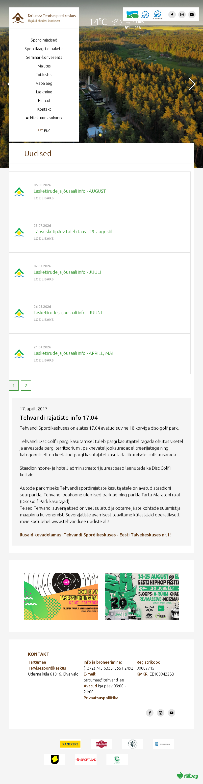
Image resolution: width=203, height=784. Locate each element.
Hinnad (44, 100)
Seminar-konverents (44, 57)
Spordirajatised (44, 40)
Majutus (44, 66)
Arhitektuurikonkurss (44, 118)
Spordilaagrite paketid (44, 48)
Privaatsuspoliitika (101, 698)
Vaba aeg (44, 83)
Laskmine (44, 92)
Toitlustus (44, 74)
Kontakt (44, 109)
